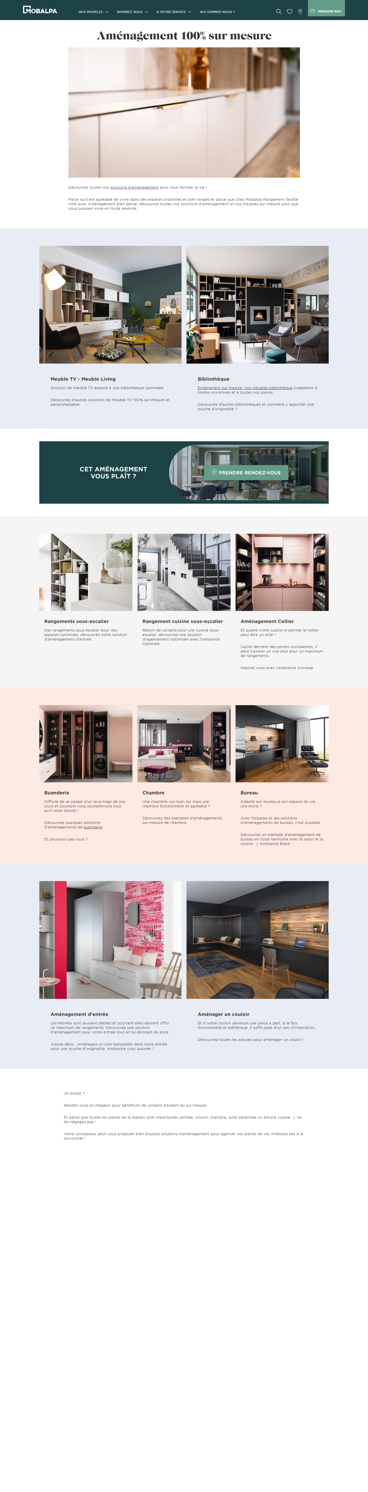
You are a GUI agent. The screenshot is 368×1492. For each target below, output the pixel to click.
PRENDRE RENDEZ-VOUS (250, 472)
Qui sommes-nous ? (217, 12)
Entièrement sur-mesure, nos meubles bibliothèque (245, 388)
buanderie (93, 827)
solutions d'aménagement (134, 187)
